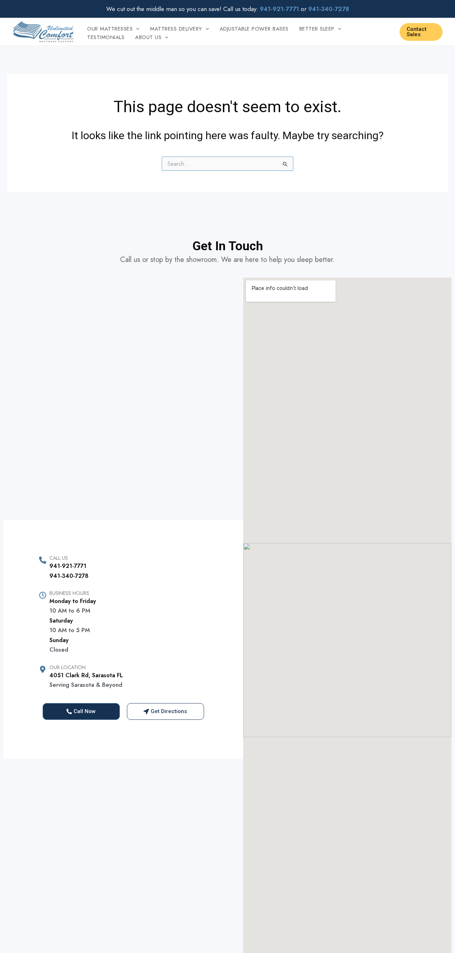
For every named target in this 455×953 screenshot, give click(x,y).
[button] (136, 28)
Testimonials (105, 37)
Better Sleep (316, 29)
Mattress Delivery (176, 29)
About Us (148, 37)
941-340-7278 (69, 576)
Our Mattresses (110, 29)
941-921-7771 (67, 566)
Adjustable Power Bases (254, 29)
